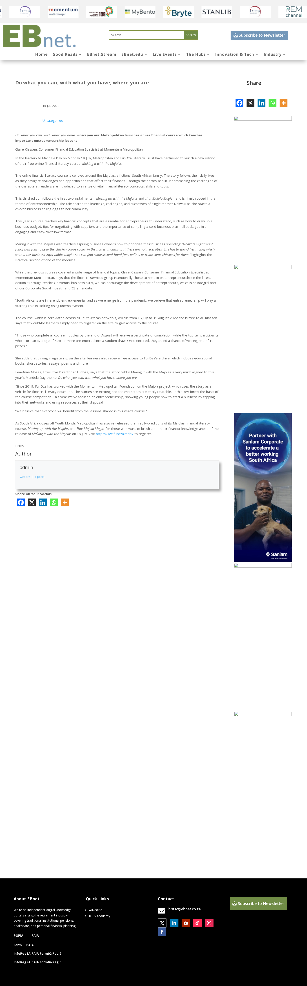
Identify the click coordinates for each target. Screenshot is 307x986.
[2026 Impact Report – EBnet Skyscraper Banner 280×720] (263, 715)
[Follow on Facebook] (162, 931)
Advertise (95, 910)
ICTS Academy (99, 916)
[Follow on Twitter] (162, 922)
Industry (273, 55)
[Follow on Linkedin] (174, 923)
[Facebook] (21, 502)
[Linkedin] (43, 502)
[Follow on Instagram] (209, 923)
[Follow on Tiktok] (197, 923)
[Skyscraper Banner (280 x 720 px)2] (263, 268)
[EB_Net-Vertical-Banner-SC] (263, 560)
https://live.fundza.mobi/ (114, 433)
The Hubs (196, 55)
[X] (32, 502)
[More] (65, 502)
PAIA (35, 935)
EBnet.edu (132, 55)
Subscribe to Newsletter (262, 35)
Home (41, 55)
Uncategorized (53, 120)
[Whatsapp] (54, 502)
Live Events (165, 55)
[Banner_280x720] (263, 566)
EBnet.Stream (101, 55)
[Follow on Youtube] (186, 923)
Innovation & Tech (234, 55)
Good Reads (65, 55)
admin (26, 467)
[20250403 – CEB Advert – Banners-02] (263, 119)
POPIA (18, 935)
